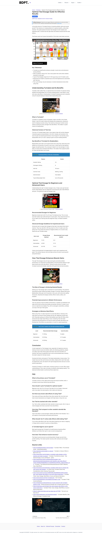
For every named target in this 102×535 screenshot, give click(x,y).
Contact (63, 526)
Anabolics (38, 10)
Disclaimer (57, 526)
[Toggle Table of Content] (45, 63)
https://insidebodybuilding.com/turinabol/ (43, 447)
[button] (30, 2)
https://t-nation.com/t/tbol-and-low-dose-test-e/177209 (46, 491)
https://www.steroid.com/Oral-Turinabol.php (43, 477)
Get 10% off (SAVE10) (59, 113)
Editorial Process (50, 526)
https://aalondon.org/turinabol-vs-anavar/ (43, 451)
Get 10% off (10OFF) (59, 209)
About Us (43, 526)
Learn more (59, 23)
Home (33, 10)
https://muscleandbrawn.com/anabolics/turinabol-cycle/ (46, 479)
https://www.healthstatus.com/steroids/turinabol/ (45, 494)
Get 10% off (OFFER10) (58, 283)
